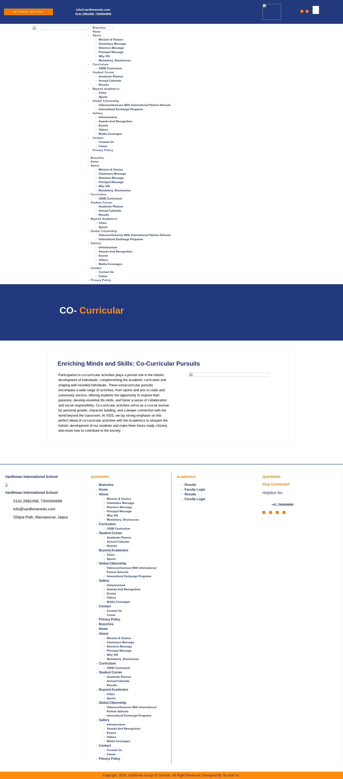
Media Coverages (110, 133)
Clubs (103, 92)
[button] (313, 16)
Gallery (98, 113)
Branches (99, 27)
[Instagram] (307, 11)
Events (103, 125)
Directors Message (111, 47)
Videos (103, 129)
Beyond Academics (106, 88)
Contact (98, 137)
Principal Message (111, 52)
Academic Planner (111, 76)
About (97, 35)
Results (104, 84)
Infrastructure (108, 117)
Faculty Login (195, 489)
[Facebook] (302, 11)
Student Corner (103, 72)
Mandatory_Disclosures (115, 60)
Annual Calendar (110, 80)
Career (103, 146)
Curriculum (101, 64)
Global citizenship (106, 100)
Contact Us (106, 141)
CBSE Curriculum (110, 68)
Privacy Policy (103, 150)
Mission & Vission (111, 39)
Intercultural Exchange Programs (121, 109)
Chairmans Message (112, 43)
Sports (103, 96)
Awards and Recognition (116, 121)
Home (97, 31)
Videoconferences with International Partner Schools (135, 105)
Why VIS (104, 56)
